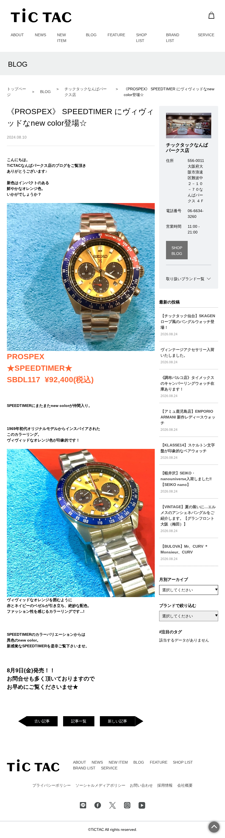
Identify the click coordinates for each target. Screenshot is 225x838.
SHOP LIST (183, 762)
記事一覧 (78, 721)
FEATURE (116, 35)
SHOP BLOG (176, 251)
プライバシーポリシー (51, 785)
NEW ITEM (118, 762)
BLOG (91, 35)
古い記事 (42, 721)
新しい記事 (117, 721)
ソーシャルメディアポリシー (100, 785)
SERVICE (206, 35)
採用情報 (165, 785)
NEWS (40, 35)
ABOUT (17, 35)
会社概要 (185, 785)
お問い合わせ (141, 785)
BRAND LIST (84, 768)
